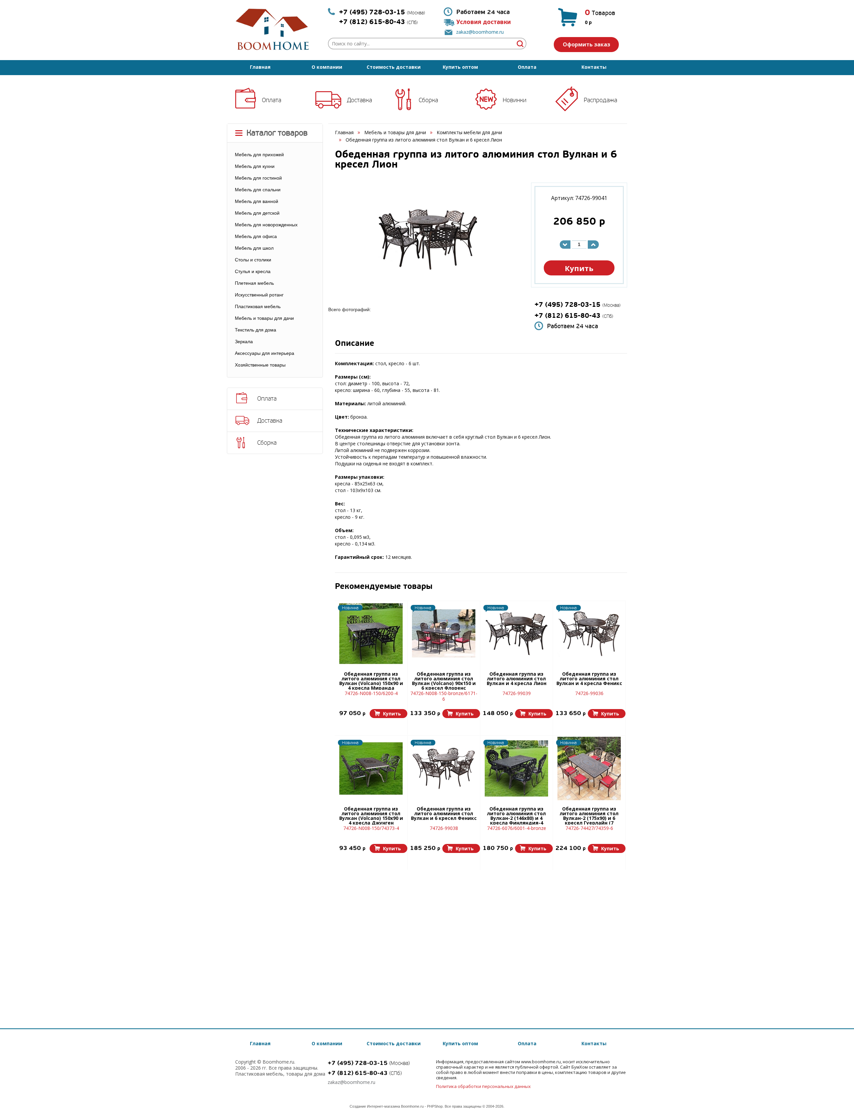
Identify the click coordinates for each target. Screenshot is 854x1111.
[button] (388, 713)
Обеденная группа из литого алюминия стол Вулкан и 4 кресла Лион (516, 679)
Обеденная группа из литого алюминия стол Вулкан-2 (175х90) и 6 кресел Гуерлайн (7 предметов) (589, 816)
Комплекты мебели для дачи (469, 132)
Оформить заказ (586, 44)
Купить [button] (579, 268)
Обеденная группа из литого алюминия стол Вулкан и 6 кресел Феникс (444, 814)
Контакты (593, 67)
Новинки (514, 100)
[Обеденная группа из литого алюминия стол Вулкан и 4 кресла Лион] (516, 633)
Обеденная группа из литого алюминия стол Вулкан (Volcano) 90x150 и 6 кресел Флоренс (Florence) (444, 681)
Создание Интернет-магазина (375, 1106)
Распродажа (600, 100)
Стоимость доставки (394, 67)
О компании (327, 67)
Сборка (428, 100)
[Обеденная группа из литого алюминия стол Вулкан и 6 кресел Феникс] (443, 768)
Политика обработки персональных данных (483, 1086)
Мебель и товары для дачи (395, 132)
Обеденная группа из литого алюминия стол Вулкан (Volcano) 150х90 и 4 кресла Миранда (371, 681)
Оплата (527, 67)
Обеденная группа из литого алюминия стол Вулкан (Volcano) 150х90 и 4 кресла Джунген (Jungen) (371, 816)
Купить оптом (460, 67)
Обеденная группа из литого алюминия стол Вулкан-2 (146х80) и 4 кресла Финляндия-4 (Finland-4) (516, 816)
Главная (260, 67)
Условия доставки (483, 22)
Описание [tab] (354, 344)
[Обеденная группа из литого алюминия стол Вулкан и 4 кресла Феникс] (589, 633)
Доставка (359, 100)
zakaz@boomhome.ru (480, 32)
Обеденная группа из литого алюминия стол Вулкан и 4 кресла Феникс (589, 679)
